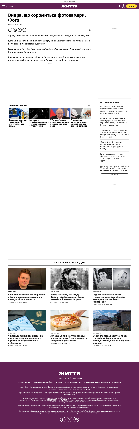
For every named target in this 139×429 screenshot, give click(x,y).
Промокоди (116, 382)
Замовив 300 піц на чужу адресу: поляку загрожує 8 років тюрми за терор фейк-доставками (68, 338)
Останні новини (109, 102)
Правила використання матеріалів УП (70, 382)
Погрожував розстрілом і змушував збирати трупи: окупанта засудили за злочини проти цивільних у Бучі (114, 109)
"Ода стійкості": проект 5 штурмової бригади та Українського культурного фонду (111, 145)
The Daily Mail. (83, 35)
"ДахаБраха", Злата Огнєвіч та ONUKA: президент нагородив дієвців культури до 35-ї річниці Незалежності (114, 133)
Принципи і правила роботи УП (98, 382)
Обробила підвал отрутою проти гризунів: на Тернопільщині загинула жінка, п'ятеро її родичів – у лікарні (112, 339)
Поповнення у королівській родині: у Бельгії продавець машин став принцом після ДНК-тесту (26, 297)
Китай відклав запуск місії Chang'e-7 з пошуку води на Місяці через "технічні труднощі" (112, 157)
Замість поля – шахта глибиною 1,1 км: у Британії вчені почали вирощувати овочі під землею (114, 168)
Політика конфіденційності (43, 382)
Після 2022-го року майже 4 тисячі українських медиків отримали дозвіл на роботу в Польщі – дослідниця (113, 121)
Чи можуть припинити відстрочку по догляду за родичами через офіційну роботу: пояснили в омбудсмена (25, 339)
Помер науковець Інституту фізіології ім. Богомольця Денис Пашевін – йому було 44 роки (67, 297)
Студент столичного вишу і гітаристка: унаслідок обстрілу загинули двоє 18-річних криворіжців (109, 298)
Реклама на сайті (24, 382)
